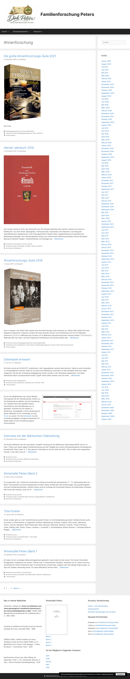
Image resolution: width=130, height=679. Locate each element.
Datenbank (20, 382)
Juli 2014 (104, 265)
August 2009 (106, 419)
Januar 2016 (106, 221)
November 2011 (107, 343)
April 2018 (105, 169)
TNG (42, 382)
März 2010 (105, 399)
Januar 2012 (106, 338)
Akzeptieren (120, 674)
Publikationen (50, 497)
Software (39, 133)
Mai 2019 (104, 134)
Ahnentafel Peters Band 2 (20, 473)
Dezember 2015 (107, 224)
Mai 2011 (104, 361)
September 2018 (107, 157)
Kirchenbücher (93, 609)
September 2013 (107, 291)
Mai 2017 (104, 195)
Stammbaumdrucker (66, 345)
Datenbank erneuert (17, 359)
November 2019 (107, 116)
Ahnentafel (20, 574)
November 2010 (107, 375)
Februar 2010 (106, 402)
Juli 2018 (104, 163)
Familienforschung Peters (67, 14)
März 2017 (105, 198)
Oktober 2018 (106, 154)
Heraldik (27, 246)
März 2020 (105, 108)
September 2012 (107, 320)
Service (4, 31)
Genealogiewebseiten (20, 31)
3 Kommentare (10, 347)
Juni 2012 (105, 326)
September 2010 (107, 381)
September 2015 (107, 227)
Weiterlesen (58, 239)
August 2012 (106, 323)
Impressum (37, 31)
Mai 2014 (104, 271)
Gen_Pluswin (30, 345)
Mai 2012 (104, 329)
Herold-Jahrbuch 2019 (19, 147)
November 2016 (107, 207)
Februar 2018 (106, 175)
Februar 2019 (106, 143)
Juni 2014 (105, 268)
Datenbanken (21, 380)
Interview (20, 459)
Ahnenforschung (11, 133)
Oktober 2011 (106, 346)
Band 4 (48, 645)
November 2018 (107, 151)
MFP (47, 665)
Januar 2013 (106, 309)
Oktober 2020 (106, 90)
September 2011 (107, 349)
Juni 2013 (105, 297)
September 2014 (107, 259)
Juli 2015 (104, 230)
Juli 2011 (104, 355)
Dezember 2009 (107, 408)
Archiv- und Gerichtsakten (98, 606)
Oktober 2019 (106, 119)
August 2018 (106, 160)
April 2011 (105, 364)
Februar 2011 (106, 367)
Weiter (17, 588)
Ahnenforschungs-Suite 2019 (23, 260)
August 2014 (106, 262)
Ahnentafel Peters (23, 497)
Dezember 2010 (107, 373)
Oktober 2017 (106, 186)
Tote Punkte (12, 511)
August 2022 (106, 64)
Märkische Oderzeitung (31, 459)
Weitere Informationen (107, 674)
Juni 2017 (105, 192)
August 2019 (106, 125)
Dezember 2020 (107, 84)
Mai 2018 (104, 166)
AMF (47, 656)
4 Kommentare (10, 135)
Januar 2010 (106, 405)
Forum (6, 416)
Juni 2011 (104, 358)
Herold (24, 244)
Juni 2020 (105, 102)
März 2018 (105, 172)
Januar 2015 (106, 247)
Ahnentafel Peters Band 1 (20, 551)
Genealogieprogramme (13, 131)
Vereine (30, 244)
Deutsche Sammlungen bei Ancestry (102, 612)
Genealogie (20, 246)
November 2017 (107, 183)
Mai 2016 (104, 212)
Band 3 (48, 642)
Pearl (34, 133)
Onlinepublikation (40, 497)
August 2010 (106, 384)
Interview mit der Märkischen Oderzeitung (31, 436)
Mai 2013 (104, 300)
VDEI (47, 667)
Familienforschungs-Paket (108, 622)
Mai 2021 (104, 73)
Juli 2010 (104, 387)
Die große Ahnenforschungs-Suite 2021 (30, 56)
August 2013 (106, 294)
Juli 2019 (104, 128)
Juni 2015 (105, 233)
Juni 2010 (105, 390)
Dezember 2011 (107, 341)
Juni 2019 (105, 131)
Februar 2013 (106, 306)
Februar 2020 (106, 111)
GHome (53, 345)
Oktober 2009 (106, 413)
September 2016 (107, 210)
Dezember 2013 (107, 282)
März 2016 (105, 218)
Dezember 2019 (107, 113)
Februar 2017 (106, 201)
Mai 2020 (105, 105)
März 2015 (105, 242)
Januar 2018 (106, 177)
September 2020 (107, 93)
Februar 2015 (106, 244)
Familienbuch (21, 345)
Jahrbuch (39, 246)
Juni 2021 (105, 70)
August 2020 (106, 96)
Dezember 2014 (107, 250)
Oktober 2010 (106, 378)
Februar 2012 (106, 335)
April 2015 (105, 239)
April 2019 (105, 137)
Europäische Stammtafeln (108, 628)
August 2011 (106, 352)
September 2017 (107, 189)
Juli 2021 (104, 67)
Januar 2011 (106, 370)
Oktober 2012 (106, 317)
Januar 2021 (106, 81)
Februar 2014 (106, 279)
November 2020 (107, 87)
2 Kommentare (10, 576)
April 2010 (105, 396)
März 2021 (105, 76)
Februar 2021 (106, 79)
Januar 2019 (106, 146)
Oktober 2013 (106, 288)
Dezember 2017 (107, 180)
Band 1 (48, 636)
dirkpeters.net (29, 382)
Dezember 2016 (107, 204)
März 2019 (105, 140)
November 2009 (107, 410)
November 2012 (107, 314)
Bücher (19, 244)
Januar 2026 (106, 61)
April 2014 (105, 274)
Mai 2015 (104, 236)
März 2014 (105, 276)
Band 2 (48, 639)
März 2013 (105, 303)
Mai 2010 (104, 393)
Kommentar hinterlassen (13, 248)
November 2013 (107, 285)
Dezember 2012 (107, 311)
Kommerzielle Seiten (27, 131)
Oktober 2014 (106, 256)
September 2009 (107, 416)
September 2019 (107, 122)
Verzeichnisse (26, 572)
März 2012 (105, 332)
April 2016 (105, 215)
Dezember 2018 (107, 148)
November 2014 (107, 253)
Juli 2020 (104, 99)
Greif (48, 659)
